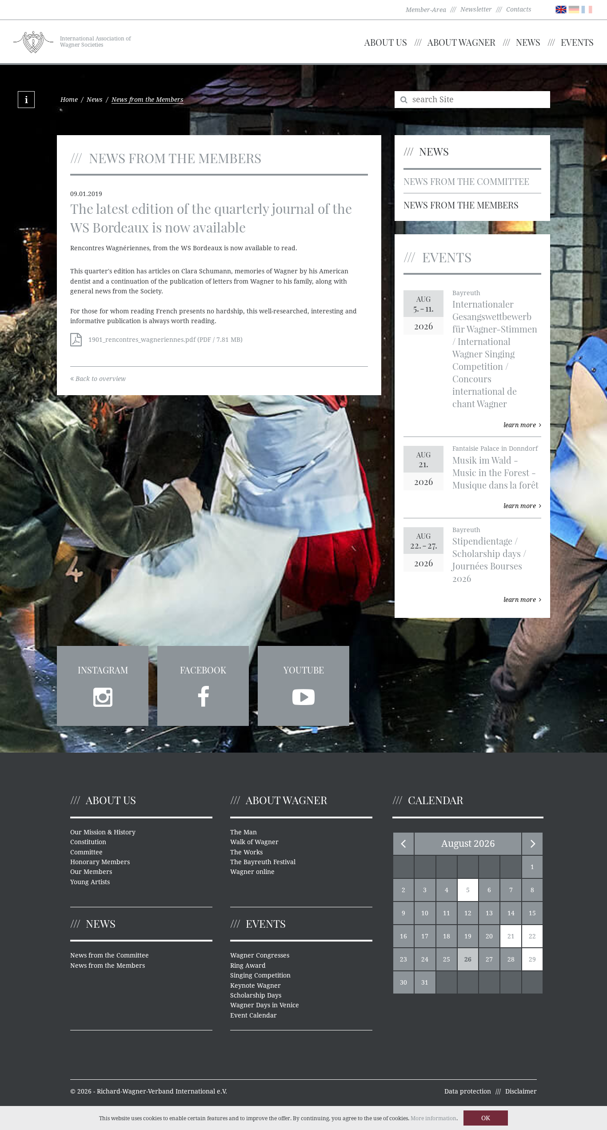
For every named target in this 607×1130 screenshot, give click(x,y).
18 (446, 936)
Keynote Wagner (255, 985)
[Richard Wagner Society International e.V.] (33, 40)
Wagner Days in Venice (264, 1005)
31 (424, 982)
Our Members (91, 871)
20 (489, 936)
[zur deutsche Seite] (573, 8)
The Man (243, 832)
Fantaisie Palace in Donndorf (495, 448)
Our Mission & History (103, 832)
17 (424, 936)
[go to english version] (561, 8)
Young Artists (90, 882)
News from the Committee (466, 181)
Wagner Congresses (259, 955)
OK (485, 1118)
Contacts (518, 9)
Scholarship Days (255, 995)
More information (433, 1118)
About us (385, 42)
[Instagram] (102, 694)
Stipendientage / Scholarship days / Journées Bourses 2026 (489, 559)
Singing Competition (260, 975)
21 (511, 936)
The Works (246, 852)
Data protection (467, 1091)
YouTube (304, 670)
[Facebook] (203, 694)
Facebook (203, 670)
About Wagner (461, 42)
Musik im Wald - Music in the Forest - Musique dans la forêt (495, 472)
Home (69, 99)
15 (532, 913)
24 (424, 959)
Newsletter (476, 9)
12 (467, 913)
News (528, 42)
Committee (86, 852)
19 (467, 936)
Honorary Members (100, 862)
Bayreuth (466, 293)
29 (532, 959)
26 (467, 959)
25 (446, 959)
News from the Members (461, 205)
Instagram (103, 670)
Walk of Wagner (254, 841)
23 (403, 959)
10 (424, 913)
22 (532, 936)
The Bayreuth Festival (263, 862)
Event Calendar (253, 1015)
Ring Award (248, 965)
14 (511, 913)
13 (489, 913)
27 (489, 959)
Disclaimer (521, 1091)
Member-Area (426, 9)
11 (446, 913)
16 (403, 936)
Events (577, 42)
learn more (519, 425)
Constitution (88, 841)
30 (403, 982)
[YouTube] (303, 694)
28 (511, 959)
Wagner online (252, 871)
